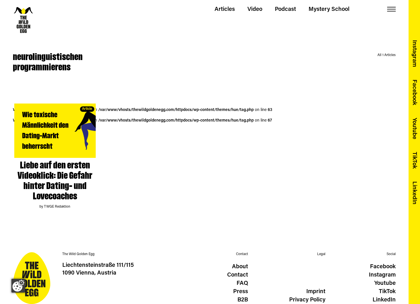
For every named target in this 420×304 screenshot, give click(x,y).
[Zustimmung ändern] (18, 286)
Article (87, 109)
